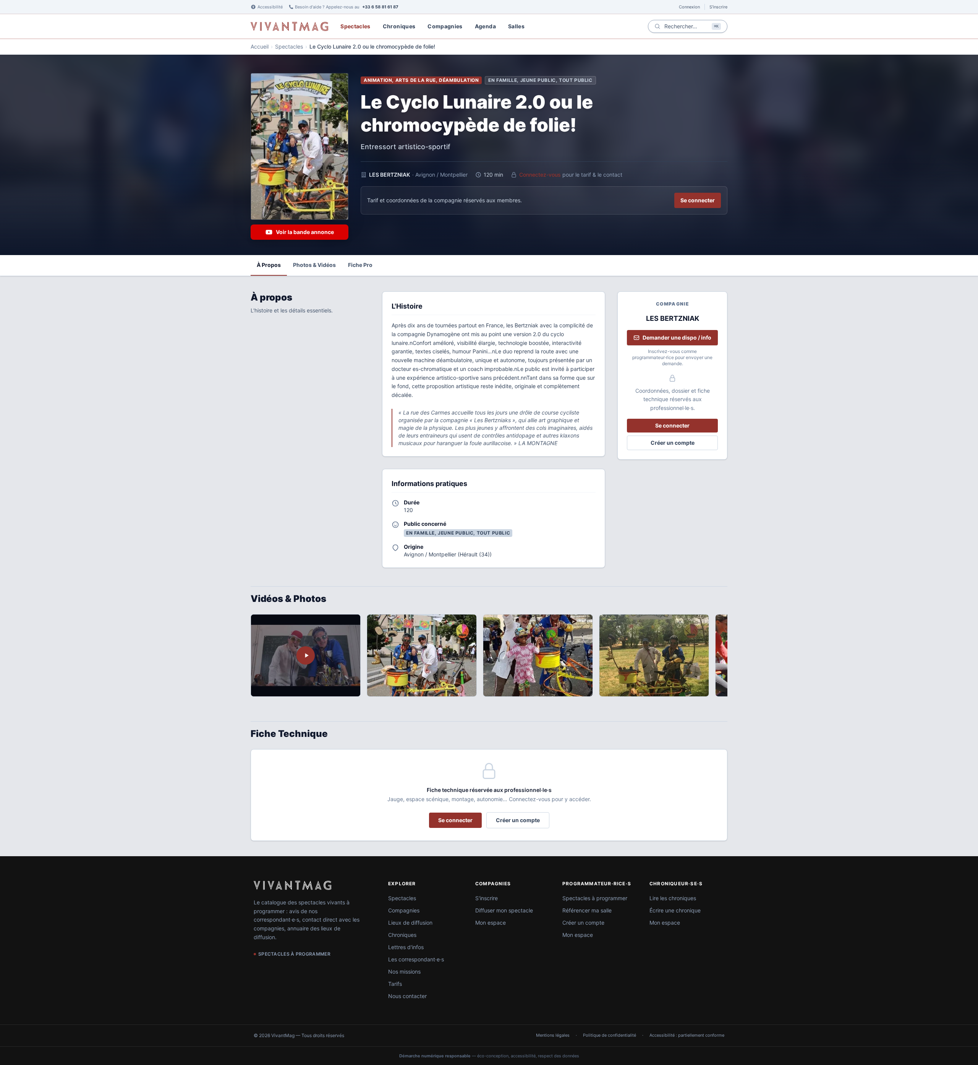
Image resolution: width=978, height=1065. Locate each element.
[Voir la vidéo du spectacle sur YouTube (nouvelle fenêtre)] (305, 655)
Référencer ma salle (587, 910)
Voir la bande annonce (305, 232)
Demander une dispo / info (677, 337)
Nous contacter (407, 996)
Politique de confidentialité (609, 1035)
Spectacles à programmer (594, 898)
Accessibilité (270, 7)
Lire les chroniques (672, 898)
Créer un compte (673, 442)
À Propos (269, 265)
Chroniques (399, 26)
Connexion (689, 7)
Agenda (485, 26)
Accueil (260, 46)
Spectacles (355, 26)
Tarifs (395, 983)
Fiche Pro (360, 265)
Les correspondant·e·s (416, 959)
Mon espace (490, 922)
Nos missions (404, 971)
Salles (516, 26)
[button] (422, 655)
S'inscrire (718, 7)
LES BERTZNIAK (389, 174)
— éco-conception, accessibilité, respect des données (489, 1055)
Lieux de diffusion (410, 922)
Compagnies (445, 26)
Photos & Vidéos (314, 265)
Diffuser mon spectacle (504, 910)
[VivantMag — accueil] (292, 885)
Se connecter (697, 200)
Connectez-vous (540, 174)
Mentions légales (553, 1035)
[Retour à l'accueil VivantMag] (289, 26)
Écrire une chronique (675, 910)
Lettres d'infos (406, 947)
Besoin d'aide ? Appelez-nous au (346, 7)
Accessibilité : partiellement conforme (686, 1035)
